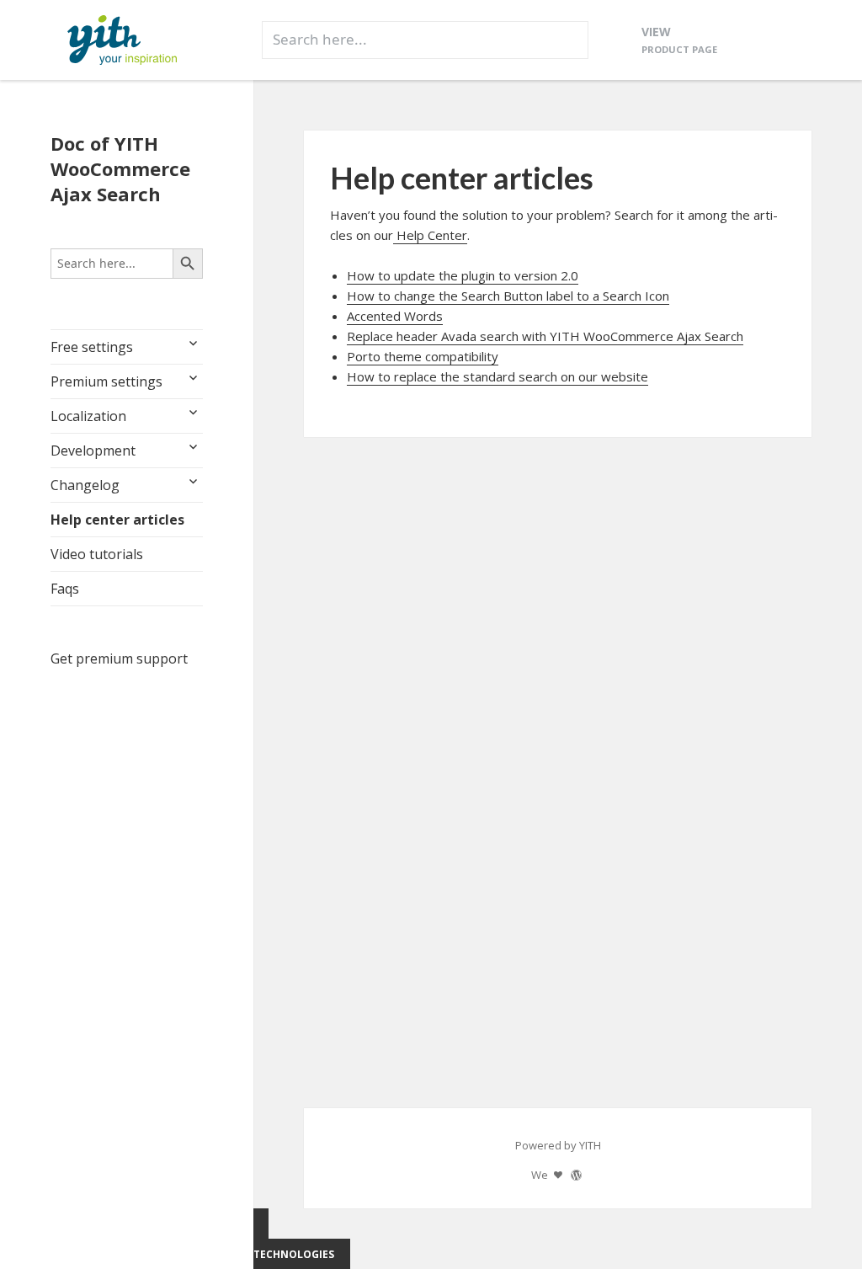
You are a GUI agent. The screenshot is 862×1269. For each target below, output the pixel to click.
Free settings (92, 347)
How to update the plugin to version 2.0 (462, 275)
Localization (88, 416)
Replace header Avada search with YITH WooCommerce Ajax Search (545, 336)
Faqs (65, 588)
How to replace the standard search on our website (497, 376)
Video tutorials (97, 554)
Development (93, 450)
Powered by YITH (558, 1145)
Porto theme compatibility (422, 356)
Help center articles (117, 519)
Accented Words (395, 315)
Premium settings (106, 381)
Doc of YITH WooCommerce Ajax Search (120, 168)
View (679, 39)
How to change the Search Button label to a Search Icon (508, 295)
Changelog (85, 485)
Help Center (430, 235)
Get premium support (119, 658)
